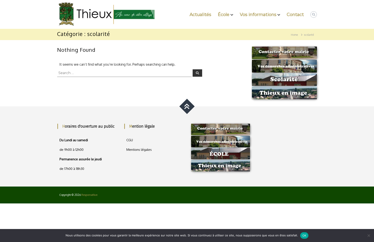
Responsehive (89, 195)
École (223, 14)
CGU (129, 140)
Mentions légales (139, 150)
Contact (295, 14)
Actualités (200, 14)
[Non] (368, 235)
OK (304, 235)
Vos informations (258, 14)
